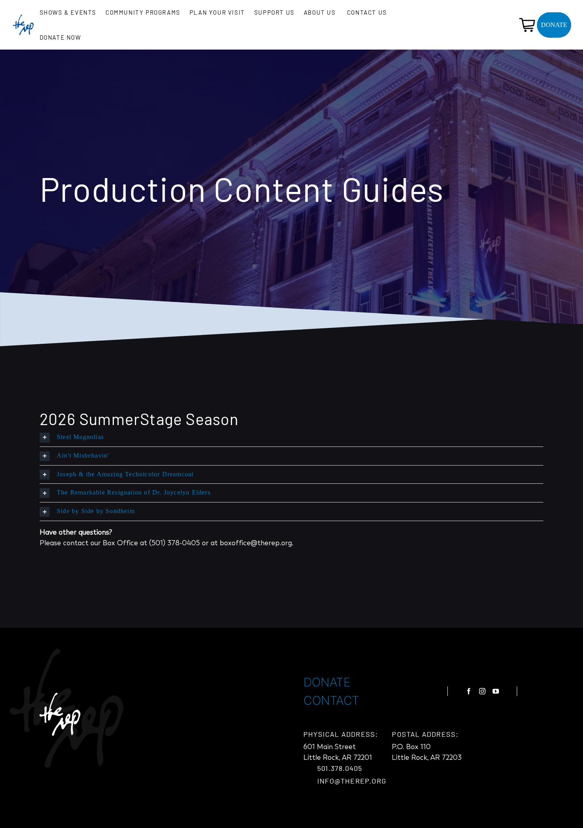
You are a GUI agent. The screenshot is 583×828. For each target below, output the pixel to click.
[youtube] (496, 691)
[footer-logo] (66, 652)
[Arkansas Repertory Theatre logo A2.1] (23, 17)
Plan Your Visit (217, 12)
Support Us (274, 12)
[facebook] (469, 691)
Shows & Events (68, 12)
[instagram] (482, 691)
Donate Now (60, 37)
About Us (320, 12)
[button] (291, 437)
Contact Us (367, 12)
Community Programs (142, 12)
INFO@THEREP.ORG (351, 780)
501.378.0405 (339, 768)
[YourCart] (527, 18)
